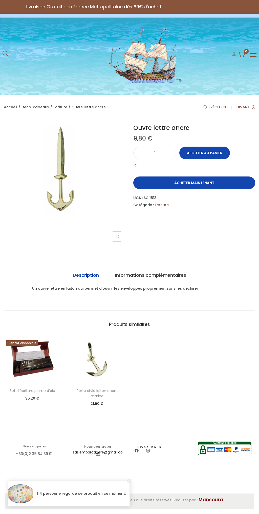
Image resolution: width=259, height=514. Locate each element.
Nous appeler (34, 446)
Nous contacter (98, 446)
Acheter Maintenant (194, 182)
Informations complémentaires (150, 275)
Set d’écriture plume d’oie (32, 390)
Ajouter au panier (204, 152)
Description (86, 275)
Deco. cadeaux (35, 107)
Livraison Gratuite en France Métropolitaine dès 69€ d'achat (93, 7)
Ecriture (60, 107)
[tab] (86, 275)
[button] (135, 165)
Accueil (10, 107)
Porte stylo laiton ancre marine (97, 393)
